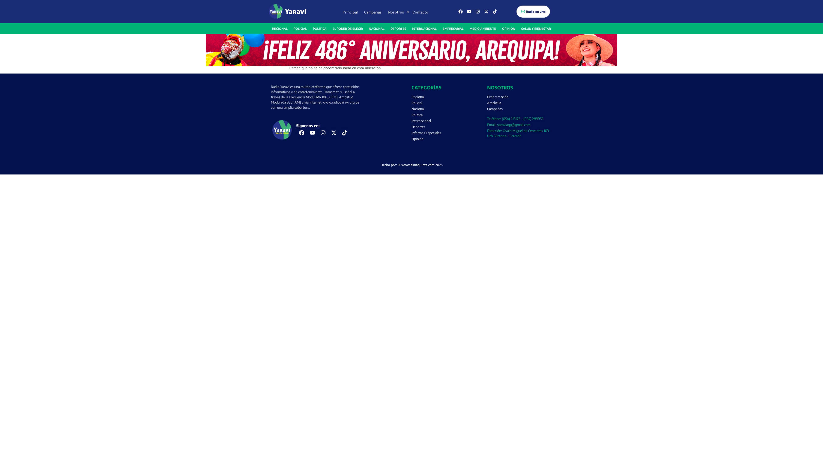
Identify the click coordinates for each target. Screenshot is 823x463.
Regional (280, 28)
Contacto (420, 12)
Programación (497, 97)
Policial (300, 28)
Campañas (373, 12)
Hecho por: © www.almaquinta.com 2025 (412, 165)
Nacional (376, 28)
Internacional (424, 28)
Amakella (494, 103)
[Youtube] (469, 11)
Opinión (508, 28)
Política (319, 28)
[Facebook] (460, 11)
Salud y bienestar (536, 28)
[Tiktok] (495, 11)
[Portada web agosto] (411, 65)
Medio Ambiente (483, 28)
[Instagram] (477, 11)
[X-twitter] (486, 11)
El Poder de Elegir (347, 28)
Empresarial (453, 28)
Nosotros (396, 12)
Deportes (398, 28)
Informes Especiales (426, 133)
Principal (350, 12)
